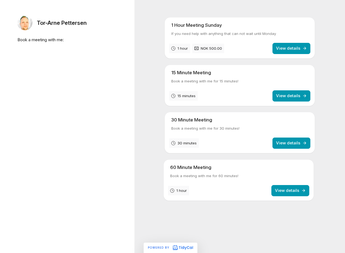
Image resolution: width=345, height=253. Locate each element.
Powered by (159, 247)
